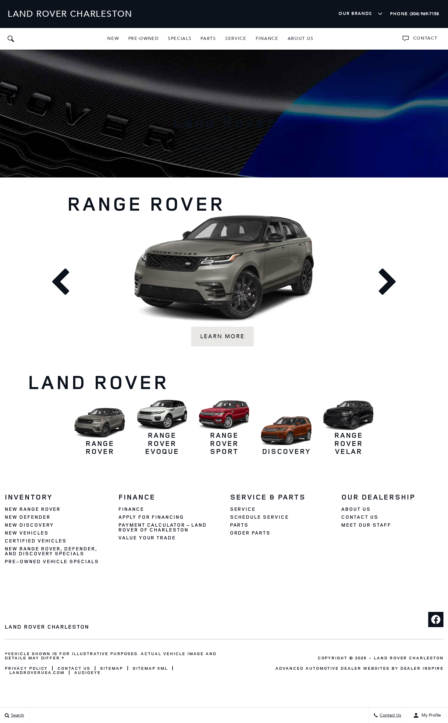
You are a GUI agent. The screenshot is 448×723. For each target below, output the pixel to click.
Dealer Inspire (421, 668)
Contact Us (359, 516)
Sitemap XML (150, 668)
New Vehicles (26, 532)
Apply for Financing (151, 516)
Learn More (222, 336)
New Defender (27, 516)
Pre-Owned (143, 38)
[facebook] (435, 619)
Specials (180, 38)
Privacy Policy (26, 668)
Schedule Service (259, 516)
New (113, 38)
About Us (301, 38)
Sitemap (111, 668)
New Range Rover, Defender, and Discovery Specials (51, 551)
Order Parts (250, 532)
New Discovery (29, 524)
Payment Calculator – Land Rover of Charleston (162, 527)
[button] (10, 38)
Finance (267, 38)
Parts (208, 38)
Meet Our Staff (366, 524)
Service (236, 38)
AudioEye (87, 672)
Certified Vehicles (35, 540)
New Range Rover (32, 509)
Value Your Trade (147, 537)
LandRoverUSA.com (36, 672)
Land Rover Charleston (408, 658)
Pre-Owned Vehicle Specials (52, 561)
